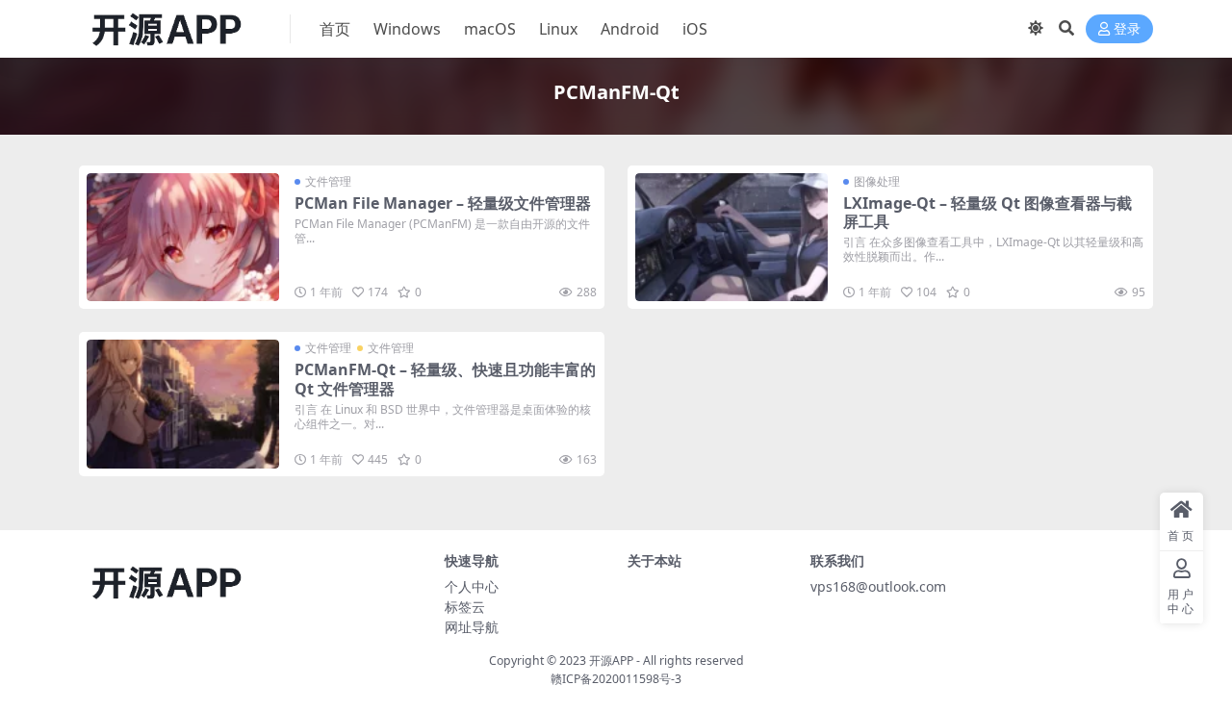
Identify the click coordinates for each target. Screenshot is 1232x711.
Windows (407, 28)
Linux (558, 28)
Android (630, 28)
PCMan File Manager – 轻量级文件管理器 (443, 203)
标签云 (465, 606)
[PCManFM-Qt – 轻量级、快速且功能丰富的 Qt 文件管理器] (183, 404)
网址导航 (472, 627)
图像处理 (877, 181)
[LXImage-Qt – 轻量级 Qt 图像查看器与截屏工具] (731, 237)
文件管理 (328, 181)
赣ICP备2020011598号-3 (616, 679)
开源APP (611, 660)
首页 (335, 28)
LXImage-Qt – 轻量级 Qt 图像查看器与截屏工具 (987, 212)
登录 (1127, 29)
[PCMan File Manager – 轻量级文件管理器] (183, 237)
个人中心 (472, 586)
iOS (694, 28)
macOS (490, 28)
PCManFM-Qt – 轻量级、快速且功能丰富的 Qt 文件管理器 (445, 378)
